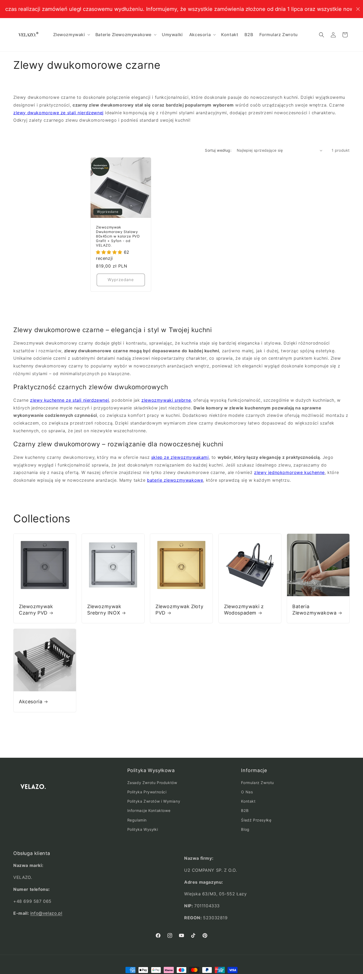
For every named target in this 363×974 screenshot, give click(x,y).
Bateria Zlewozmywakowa (314, 609)
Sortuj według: (218, 150)
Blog (245, 829)
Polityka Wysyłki (142, 829)
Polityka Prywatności (147, 792)
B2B (244, 810)
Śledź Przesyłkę (256, 820)
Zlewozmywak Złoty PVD (179, 609)
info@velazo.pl (46, 913)
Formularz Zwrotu (257, 783)
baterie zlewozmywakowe (175, 480)
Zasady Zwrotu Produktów (152, 783)
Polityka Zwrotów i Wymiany (153, 801)
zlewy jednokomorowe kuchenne (289, 472)
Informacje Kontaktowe (149, 810)
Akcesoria (30, 701)
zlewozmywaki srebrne (166, 400)
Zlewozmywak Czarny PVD (36, 609)
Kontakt (248, 801)
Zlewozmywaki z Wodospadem (244, 609)
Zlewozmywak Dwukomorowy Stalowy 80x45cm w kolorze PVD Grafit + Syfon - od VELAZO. (118, 236)
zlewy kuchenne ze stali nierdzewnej (69, 400)
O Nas (247, 792)
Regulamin (137, 820)
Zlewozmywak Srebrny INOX (104, 609)
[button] (71, 35)
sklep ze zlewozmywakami (180, 457)
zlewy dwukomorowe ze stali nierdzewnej (58, 112)
